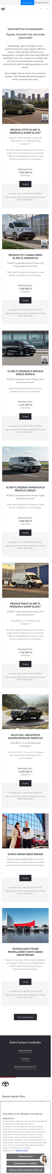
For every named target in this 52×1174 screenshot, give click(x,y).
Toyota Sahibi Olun (13, 1096)
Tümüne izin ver (25, 1156)
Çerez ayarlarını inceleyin (25, 1163)
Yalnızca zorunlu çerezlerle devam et (25, 1169)
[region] (25, 1137)
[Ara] (41, 9)
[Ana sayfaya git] (3, 9)
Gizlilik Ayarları (21, 1150)
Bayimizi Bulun (43, 2)
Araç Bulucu (27, 2)
